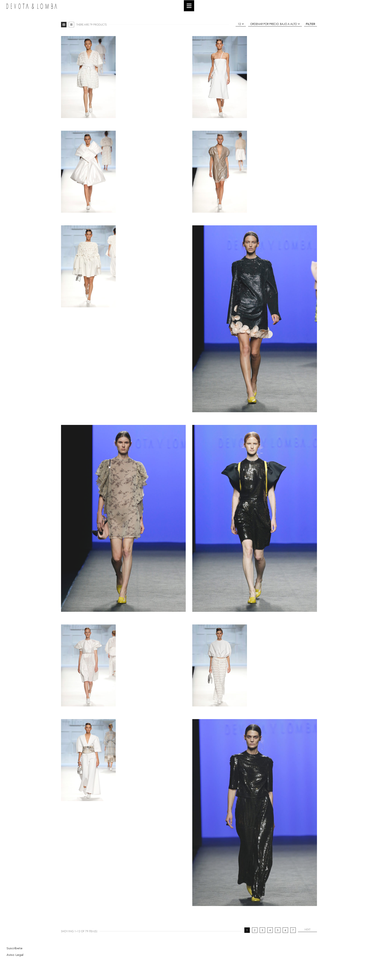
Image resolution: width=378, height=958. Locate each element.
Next (307, 929)
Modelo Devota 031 (254, 317)
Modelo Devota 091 (123, 517)
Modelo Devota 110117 (123, 664)
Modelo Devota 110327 (255, 75)
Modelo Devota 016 (254, 517)
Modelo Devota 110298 (123, 75)
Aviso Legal (15, 954)
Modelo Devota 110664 (123, 758)
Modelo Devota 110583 (255, 170)
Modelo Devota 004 (254, 811)
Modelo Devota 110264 (255, 664)
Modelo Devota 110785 (123, 317)
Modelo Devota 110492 (123, 170)
